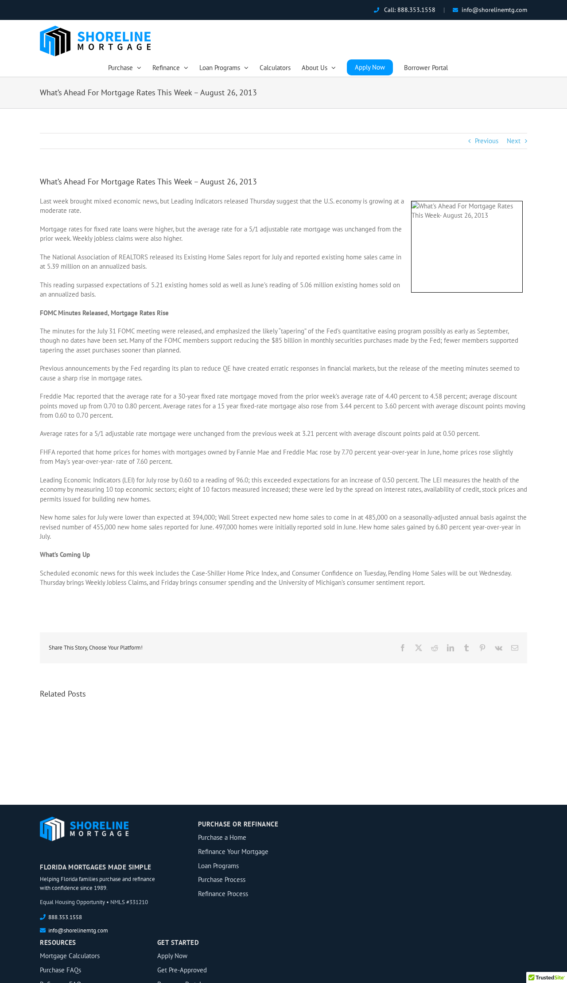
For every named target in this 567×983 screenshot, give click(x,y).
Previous (486, 141)
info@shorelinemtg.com (494, 10)
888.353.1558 (416, 10)
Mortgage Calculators (70, 956)
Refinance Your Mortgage (233, 851)
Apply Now (172, 956)
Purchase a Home (222, 837)
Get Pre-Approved (182, 970)
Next (513, 141)
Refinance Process (223, 893)
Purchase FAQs (60, 970)
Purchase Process (221, 879)
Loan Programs (218, 866)
